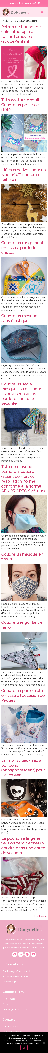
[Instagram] (21, 954)
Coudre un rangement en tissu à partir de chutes (22, 247)
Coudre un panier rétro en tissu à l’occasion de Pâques (23, 695)
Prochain (40, 916)
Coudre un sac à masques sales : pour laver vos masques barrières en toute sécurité (21, 394)
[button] (42, 12)
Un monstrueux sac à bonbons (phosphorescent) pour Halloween (23, 767)
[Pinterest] (27, 954)
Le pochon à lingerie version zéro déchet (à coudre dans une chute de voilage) (23, 845)
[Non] (44, 1043)
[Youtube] (33, 954)
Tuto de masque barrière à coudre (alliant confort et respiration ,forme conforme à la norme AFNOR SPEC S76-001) (23, 478)
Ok (24, 1048)
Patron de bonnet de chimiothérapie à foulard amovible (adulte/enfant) (21, 34)
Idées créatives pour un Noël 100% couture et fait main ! (23, 174)
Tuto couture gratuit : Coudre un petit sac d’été (21, 105)
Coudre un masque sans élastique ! (19, 318)
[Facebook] (14, 954)
